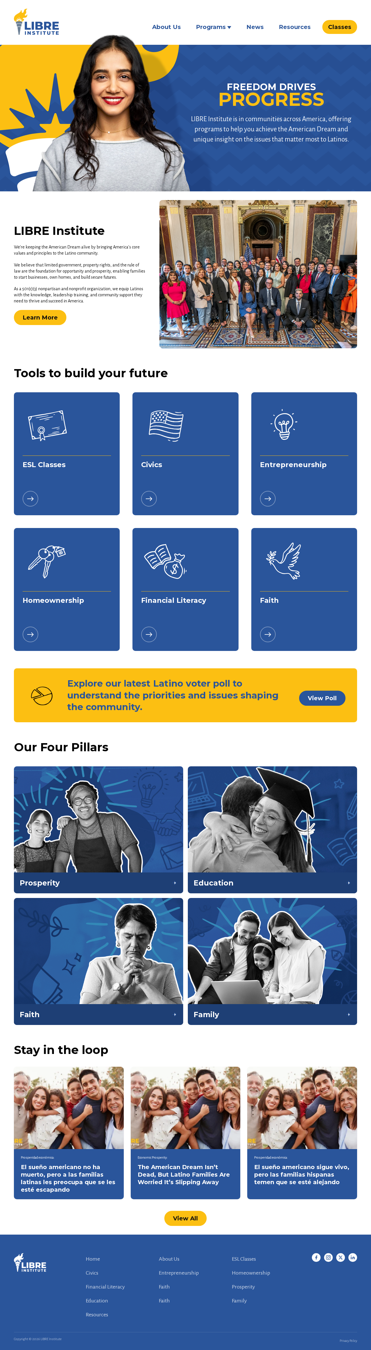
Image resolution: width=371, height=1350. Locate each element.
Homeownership (251, 1273)
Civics (92, 1273)
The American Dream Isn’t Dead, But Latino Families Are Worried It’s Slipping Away (184, 1175)
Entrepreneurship (179, 1273)
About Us (166, 26)
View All (185, 1218)
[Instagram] (328, 1257)
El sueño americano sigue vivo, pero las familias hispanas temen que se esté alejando (301, 1175)
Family (239, 1301)
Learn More (40, 317)
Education (97, 1301)
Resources (295, 26)
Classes (339, 26)
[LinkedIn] (352, 1257)
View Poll (322, 698)
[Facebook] (316, 1257)
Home (93, 1259)
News (255, 26)
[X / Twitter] (340, 1257)
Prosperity (243, 1287)
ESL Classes (244, 1259)
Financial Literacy (105, 1287)
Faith (164, 1287)
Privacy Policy (348, 1341)
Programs (211, 26)
